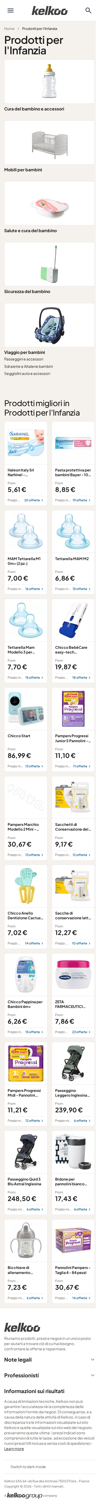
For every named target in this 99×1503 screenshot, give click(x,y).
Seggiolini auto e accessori (27, 373)
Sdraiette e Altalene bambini (28, 366)
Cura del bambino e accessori (34, 108)
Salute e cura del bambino (30, 230)
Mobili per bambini (23, 169)
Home (9, 28)
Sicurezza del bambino (27, 291)
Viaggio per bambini (24, 352)
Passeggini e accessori (23, 359)
